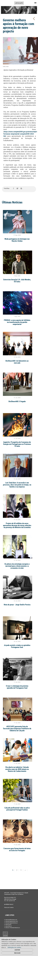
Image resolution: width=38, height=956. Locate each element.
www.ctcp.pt (8, 924)
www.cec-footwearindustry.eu (12, 927)
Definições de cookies (14, 947)
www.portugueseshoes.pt (11, 923)
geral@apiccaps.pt (8, 904)
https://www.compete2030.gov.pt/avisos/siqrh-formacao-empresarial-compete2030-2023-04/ (20, 134)
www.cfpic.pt (8, 926)
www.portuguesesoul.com (11, 921)
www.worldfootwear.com (11, 919)
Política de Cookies (9, 907)
